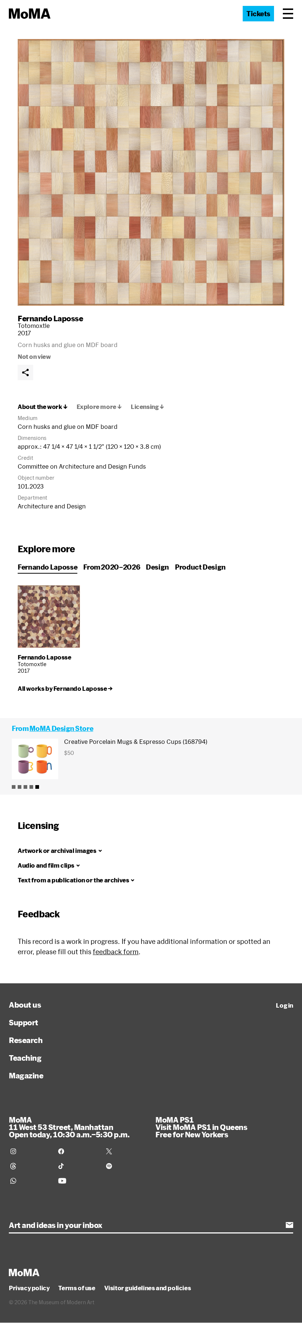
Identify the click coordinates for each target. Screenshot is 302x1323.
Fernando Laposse (50, 318)
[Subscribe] (289, 1225)
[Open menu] (288, 13)
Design (157, 567)
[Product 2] (19, 787)
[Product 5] (37, 787)
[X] (126, 1151)
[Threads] (30, 1166)
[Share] (25, 372)
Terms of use (76, 1288)
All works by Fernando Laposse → (65, 689)
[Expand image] (151, 172)
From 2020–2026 (111, 567)
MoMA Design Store (61, 728)
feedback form (115, 952)
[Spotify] (126, 1166)
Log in (284, 1005)
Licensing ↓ (147, 407)
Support (23, 1022)
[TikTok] (78, 1166)
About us (25, 1004)
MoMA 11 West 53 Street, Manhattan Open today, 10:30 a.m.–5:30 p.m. (69, 1127)
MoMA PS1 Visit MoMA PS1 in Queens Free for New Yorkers (201, 1127)
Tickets (258, 14)
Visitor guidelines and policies (147, 1288)
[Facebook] (78, 1151)
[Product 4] (31, 787)
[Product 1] (13, 787)
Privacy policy (29, 1288)
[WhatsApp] (30, 1180)
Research (25, 1040)
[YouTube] (78, 1180)
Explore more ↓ (99, 407)
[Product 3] (25, 787)
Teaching (25, 1057)
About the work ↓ (43, 407)
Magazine (26, 1075)
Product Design (200, 567)
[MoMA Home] (29, 13)
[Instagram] (30, 1151)
